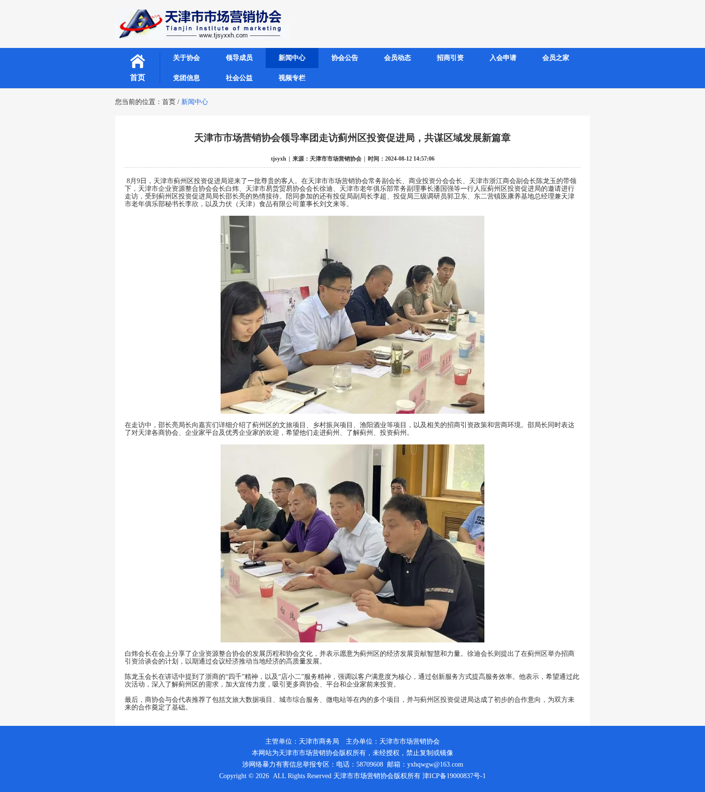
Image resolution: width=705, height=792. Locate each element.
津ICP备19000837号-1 (454, 776)
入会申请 (503, 57)
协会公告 (344, 57)
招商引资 (450, 57)
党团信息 (186, 78)
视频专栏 (292, 78)
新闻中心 (292, 57)
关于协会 (186, 57)
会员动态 (397, 57)
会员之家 (555, 57)
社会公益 (239, 78)
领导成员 (239, 57)
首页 (137, 77)
